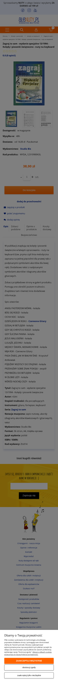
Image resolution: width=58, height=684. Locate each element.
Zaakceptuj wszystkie (29, 661)
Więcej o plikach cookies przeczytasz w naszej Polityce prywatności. (28, 653)
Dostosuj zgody (29, 667)
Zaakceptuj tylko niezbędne (29, 675)
